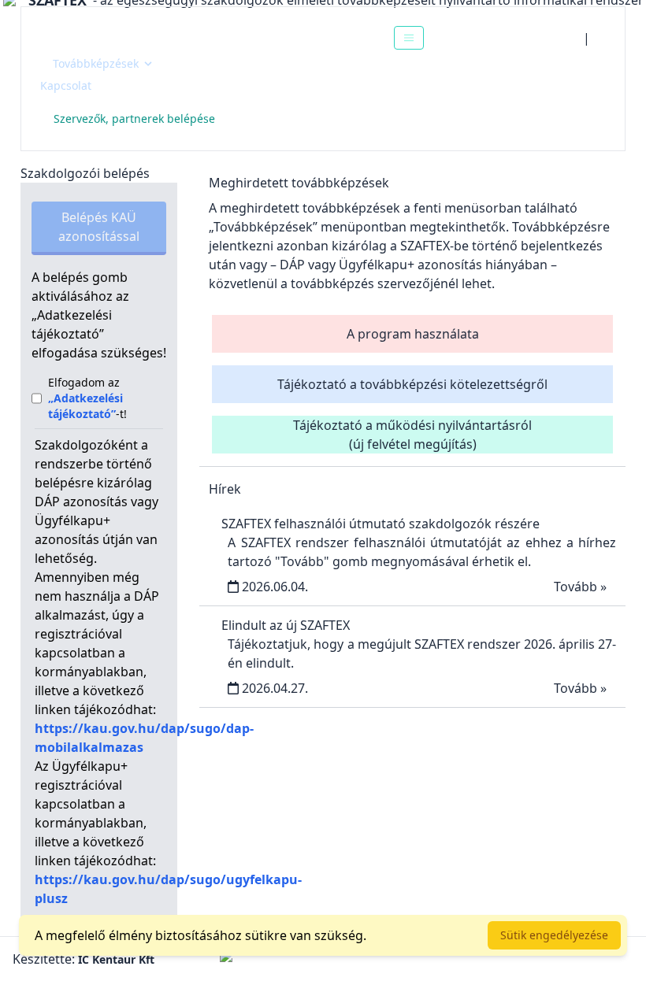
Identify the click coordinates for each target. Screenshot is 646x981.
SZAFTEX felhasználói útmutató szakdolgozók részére (380, 523)
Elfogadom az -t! (87, 398)
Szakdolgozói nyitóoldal (128, 37)
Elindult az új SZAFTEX (285, 625)
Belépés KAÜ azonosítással (98, 227)
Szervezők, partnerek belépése (134, 118)
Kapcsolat (65, 85)
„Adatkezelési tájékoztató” (85, 406)
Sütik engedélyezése (554, 934)
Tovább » (580, 586)
